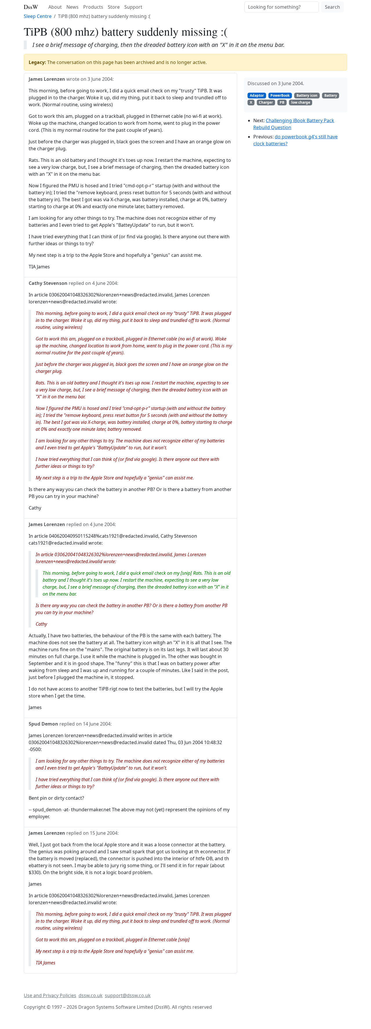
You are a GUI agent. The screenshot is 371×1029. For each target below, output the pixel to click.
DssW (31, 7)
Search (332, 7)
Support (133, 7)
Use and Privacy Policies (50, 995)
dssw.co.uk (91, 995)
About (55, 7)
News (72, 7)
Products (93, 7)
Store (114, 7)
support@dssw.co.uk (128, 995)
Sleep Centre (38, 16)
